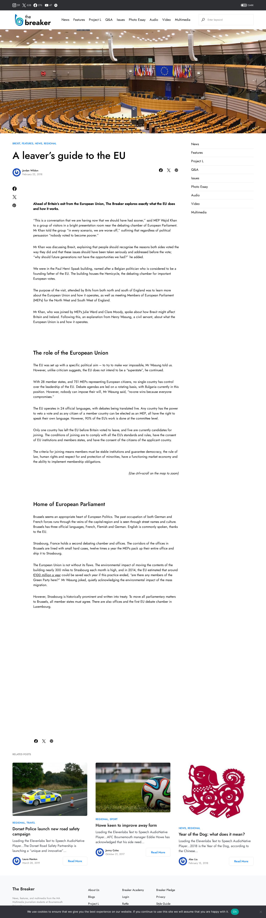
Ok (235, 911)
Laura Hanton (29, 859)
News (38, 143)
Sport (113, 819)
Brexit (16, 143)
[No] (261, 912)
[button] (247, 5)
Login (125, 897)
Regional (50, 143)
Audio (195, 195)
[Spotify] (55, 5)
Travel (31, 823)
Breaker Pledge (165, 890)
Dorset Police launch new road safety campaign (45, 831)
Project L (197, 161)
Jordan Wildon (30, 170)
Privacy (160, 897)
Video (195, 203)
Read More (75, 861)
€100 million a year (47, 575)
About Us (93, 890)
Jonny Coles (112, 850)
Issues (195, 178)
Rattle (125, 904)
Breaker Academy (133, 890)
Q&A (194, 169)
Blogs (91, 897)
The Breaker (23, 889)
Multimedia (199, 212)
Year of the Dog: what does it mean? (212, 834)
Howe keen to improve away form (126, 825)
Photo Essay (199, 186)
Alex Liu (193, 859)
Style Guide (163, 904)
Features (27, 143)
